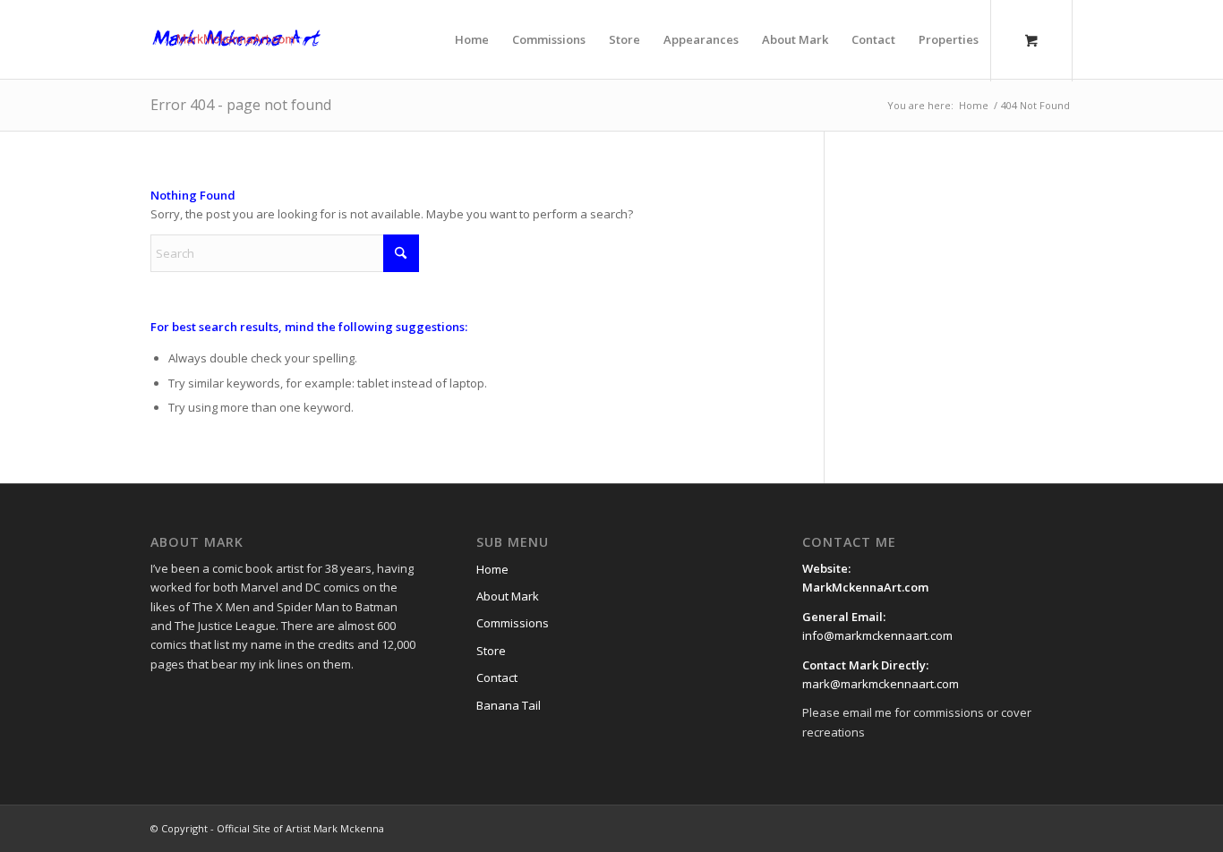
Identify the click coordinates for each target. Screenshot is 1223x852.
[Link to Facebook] (951, 827)
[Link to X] (978, 827)
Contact (496, 677)
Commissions (512, 623)
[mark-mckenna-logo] (236, 39)
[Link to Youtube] (1005, 827)
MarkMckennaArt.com (866, 587)
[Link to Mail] (1032, 827)
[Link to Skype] (1059, 827)
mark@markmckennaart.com (880, 684)
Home (492, 569)
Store (491, 651)
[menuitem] (471, 39)
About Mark (507, 596)
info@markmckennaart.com (877, 635)
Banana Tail (508, 705)
